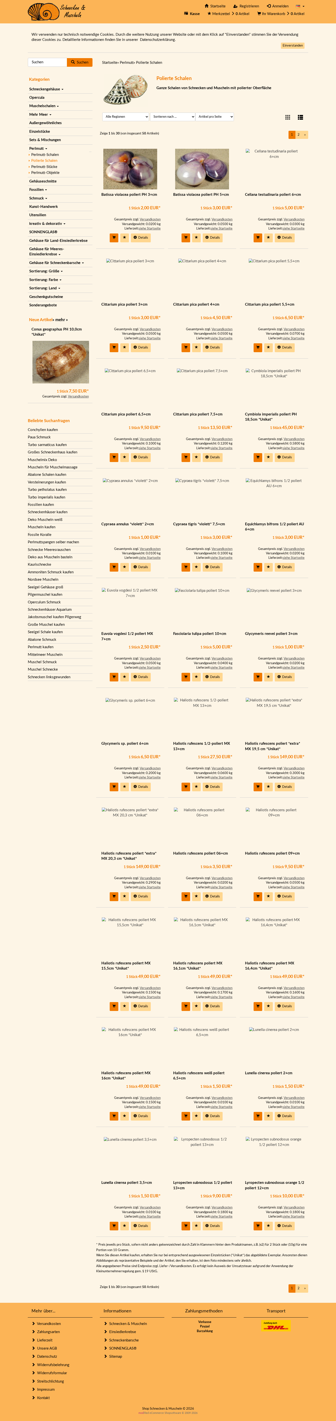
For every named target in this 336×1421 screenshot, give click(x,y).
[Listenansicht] (300, 118)
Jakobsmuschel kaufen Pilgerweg (54, 617)
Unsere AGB (46, 1348)
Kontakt (42, 1398)
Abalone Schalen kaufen (47, 475)
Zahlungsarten (47, 1332)
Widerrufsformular (51, 1373)
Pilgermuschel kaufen (45, 594)
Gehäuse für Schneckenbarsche (55, 263)
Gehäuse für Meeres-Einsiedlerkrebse (46, 251)
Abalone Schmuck (42, 640)
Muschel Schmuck (42, 662)
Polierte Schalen (44, 161)
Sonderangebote (43, 305)
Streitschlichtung (49, 1381)
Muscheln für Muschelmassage (52, 467)
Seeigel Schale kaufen (45, 632)
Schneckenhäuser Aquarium (50, 609)
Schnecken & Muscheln (127, 1324)
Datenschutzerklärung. (158, 40)
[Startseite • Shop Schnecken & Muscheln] (57, 11)
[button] (300, 6)
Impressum (45, 1389)
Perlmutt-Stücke (44, 167)
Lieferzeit (43, 1340)
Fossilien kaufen (41, 505)
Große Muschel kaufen (46, 625)
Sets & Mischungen (45, 140)
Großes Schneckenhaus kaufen (52, 452)
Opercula (37, 97)
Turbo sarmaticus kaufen (47, 445)
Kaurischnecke (39, 564)
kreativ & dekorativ (46, 224)
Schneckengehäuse (45, 89)
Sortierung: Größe (44, 271)
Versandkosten (78, 396)
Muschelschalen (42, 106)
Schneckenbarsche (123, 1340)
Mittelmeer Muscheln (45, 655)
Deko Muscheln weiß (45, 520)
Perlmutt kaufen (40, 647)
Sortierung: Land (43, 288)
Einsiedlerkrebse (121, 1332)
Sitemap (114, 1356)
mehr (60, 320)
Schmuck (37, 198)
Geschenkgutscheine (46, 297)
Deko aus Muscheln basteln (50, 557)
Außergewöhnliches (45, 123)
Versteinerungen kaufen (47, 482)
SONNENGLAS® (43, 232)
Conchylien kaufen (43, 430)
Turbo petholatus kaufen (47, 490)
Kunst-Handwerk (43, 207)
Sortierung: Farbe (44, 280)
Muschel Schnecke (43, 669)
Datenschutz (46, 1356)
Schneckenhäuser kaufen (47, 512)
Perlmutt (37, 148)
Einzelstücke (39, 131)
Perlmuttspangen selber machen (53, 542)
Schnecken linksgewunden (49, 677)
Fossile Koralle (39, 535)
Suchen (81, 62)
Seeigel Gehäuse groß (45, 587)
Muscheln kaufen (41, 527)
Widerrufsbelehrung (52, 1365)
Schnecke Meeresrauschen (49, 550)
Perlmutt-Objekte (45, 173)
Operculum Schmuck (44, 602)
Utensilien (37, 215)
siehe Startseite (150, 228)
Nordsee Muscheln (43, 579)
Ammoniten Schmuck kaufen (51, 572)
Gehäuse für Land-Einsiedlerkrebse (58, 241)
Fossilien (37, 190)
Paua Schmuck (39, 437)
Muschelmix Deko (42, 460)
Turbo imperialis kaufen (46, 497)
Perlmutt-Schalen (45, 155)
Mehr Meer (39, 114)
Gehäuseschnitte (43, 181)
